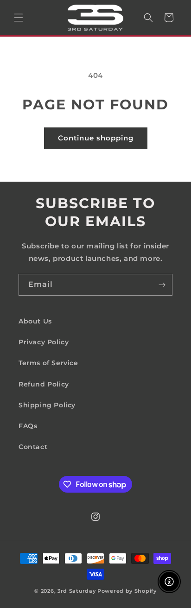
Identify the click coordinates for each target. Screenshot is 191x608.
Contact (33, 447)
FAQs (28, 426)
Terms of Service (48, 363)
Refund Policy (44, 384)
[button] (18, 17)
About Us (35, 321)
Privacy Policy (44, 342)
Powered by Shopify (127, 591)
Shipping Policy (47, 405)
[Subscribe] (162, 285)
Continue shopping (96, 137)
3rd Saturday (76, 591)
